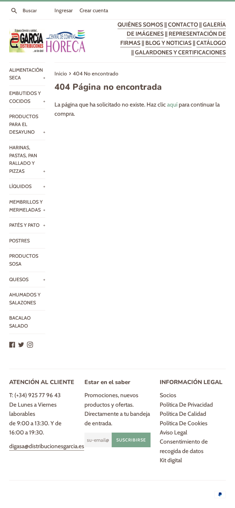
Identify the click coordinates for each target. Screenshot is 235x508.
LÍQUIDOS (27, 186)
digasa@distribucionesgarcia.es (46, 446)
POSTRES (19, 241)
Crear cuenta (94, 10)
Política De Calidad (183, 413)
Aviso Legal (173, 432)
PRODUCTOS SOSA (23, 260)
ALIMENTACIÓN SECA (27, 74)
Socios (168, 395)
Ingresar (63, 10)
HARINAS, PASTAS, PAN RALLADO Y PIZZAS (27, 159)
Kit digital (171, 460)
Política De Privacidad (186, 404)
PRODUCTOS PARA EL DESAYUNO (27, 124)
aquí (172, 104)
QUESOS (27, 279)
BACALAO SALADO (20, 322)
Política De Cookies (183, 423)
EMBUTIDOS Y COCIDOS (27, 97)
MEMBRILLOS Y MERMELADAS (27, 206)
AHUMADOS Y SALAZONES (24, 299)
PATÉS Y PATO (27, 225)
